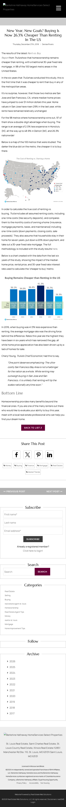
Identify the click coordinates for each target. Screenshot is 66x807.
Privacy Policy (22, 783)
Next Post (53, 491)
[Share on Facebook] (16, 455)
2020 (12, 696)
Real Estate (57, 465)
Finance (30, 465)
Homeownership (11, 607)
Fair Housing (45, 783)
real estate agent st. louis (15, 603)
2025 (12, 667)
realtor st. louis (11, 620)
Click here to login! (33, 550)
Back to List (32, 427)
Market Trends (34, 472)
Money (8, 465)
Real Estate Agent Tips (14, 612)
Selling (7, 595)
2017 (12, 713)
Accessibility (34, 783)
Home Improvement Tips (15, 628)
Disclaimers (51, 799)
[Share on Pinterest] (38, 455)
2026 (12, 661)
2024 (12, 672)
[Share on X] (27, 455)
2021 (12, 690)
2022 (12, 684)
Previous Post (15, 491)
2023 (12, 678)
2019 (12, 701)
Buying (19, 465)
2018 (12, 707)
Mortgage (43, 465)
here (54, 248)
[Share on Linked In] (49, 455)
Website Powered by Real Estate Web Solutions (33, 794)
